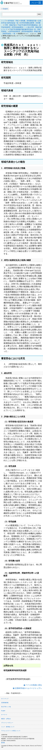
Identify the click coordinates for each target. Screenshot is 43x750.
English (5, 9)
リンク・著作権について (7, 726)
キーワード (4, 714)
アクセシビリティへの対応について (10, 730)
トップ (3, 21)
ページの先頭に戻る (34, 685)
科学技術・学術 (13, 21)
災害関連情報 (4, 702)
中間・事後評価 (10, 25)
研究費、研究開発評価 (28, 21)
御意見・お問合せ (6, 718)
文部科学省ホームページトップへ (28, 688)
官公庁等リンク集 (6, 706)
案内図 (3, 742)
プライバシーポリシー (7, 722)
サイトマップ (4, 698)
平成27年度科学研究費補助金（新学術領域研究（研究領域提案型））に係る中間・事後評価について (21, 27)
